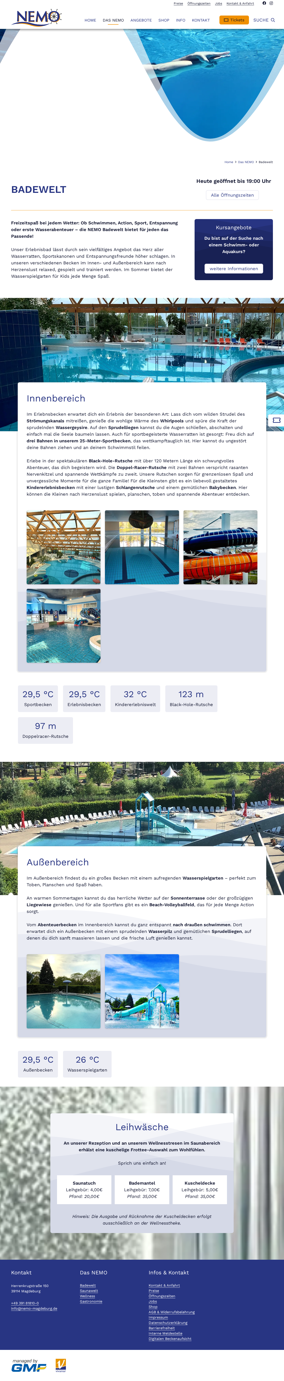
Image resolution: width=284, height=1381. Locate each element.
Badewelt (88, 1285)
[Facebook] (264, 3)
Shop (153, 1307)
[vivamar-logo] (61, 1365)
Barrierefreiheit (162, 1328)
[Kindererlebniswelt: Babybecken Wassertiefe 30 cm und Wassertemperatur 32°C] (64, 626)
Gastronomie (91, 1301)
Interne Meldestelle (165, 1333)
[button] (213, 20)
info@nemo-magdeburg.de (34, 1308)
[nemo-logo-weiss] (36, 18)
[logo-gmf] (29, 1365)
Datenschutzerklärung (168, 1323)
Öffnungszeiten (162, 1296)
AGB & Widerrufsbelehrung (172, 1312)
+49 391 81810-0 (25, 1303)
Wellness (87, 1296)
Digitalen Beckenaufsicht (170, 1339)
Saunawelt (89, 1291)
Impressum (158, 1317)
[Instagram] (271, 3)
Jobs (153, 1301)
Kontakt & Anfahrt (164, 1285)
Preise (154, 1291)
